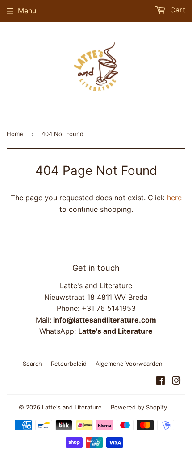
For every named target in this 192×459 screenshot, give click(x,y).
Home (15, 133)
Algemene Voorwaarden (129, 363)
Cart (176, 9)
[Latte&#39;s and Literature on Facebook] (160, 381)
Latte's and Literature (72, 407)
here (174, 197)
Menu (27, 10)
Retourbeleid (69, 363)
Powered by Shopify (139, 407)
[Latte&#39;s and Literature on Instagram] (176, 381)
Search (32, 363)
